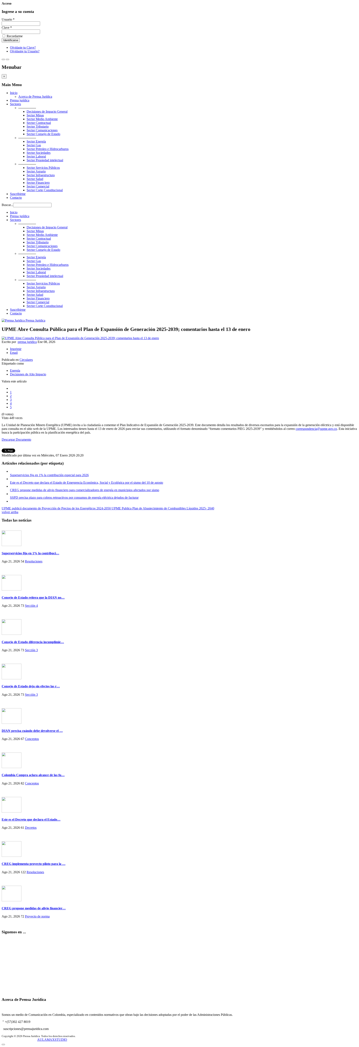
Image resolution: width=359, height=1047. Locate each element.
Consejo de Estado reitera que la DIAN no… (33, 597)
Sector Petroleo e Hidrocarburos (48, 149)
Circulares (26, 359)
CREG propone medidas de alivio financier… (34, 908)
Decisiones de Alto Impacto (28, 374)
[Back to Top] (3, 1044)
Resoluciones (33, 561)
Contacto (16, 197)
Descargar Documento (16, 439)
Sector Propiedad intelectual (45, 160)
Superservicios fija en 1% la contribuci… (30, 553)
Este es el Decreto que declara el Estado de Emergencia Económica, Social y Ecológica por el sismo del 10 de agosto (86, 482)
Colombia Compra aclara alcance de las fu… (33, 775)
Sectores (15, 104)
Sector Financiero (38, 182)
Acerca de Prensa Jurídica (35, 96)
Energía (15, 370)
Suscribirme (18, 194)
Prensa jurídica (19, 100)
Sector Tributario (38, 126)
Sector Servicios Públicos (43, 167)
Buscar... (7, 205)
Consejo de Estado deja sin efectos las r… (31, 686)
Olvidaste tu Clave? (23, 47)
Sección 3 (31, 650)
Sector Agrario (36, 171)
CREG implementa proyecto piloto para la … (33, 864)
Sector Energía (36, 141)
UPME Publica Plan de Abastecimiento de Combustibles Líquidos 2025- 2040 (163, 508)
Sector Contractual (39, 123)
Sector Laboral (36, 156)
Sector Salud (35, 179)
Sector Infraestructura (41, 175)
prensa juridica (27, 342)
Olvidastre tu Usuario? (24, 51)
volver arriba (10, 512)
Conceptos (32, 739)
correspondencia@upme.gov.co (316, 428)
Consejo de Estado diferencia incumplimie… (33, 642)
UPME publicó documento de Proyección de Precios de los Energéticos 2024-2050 (57, 508)
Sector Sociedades (38, 152)
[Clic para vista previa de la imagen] (80, 338)
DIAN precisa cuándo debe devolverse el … (32, 731)
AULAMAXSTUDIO (52, 1039)
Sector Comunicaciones (42, 130)
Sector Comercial (38, 186)
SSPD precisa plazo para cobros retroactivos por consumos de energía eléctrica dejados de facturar (74, 497)
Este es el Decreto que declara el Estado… (31, 819)
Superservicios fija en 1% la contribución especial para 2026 (49, 475)
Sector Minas (35, 115)
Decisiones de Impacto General (47, 111)
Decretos (31, 827)
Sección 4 (31, 605)
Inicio (13, 93)
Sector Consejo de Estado (43, 134)
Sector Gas (34, 145)
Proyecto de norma (37, 916)
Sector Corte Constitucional (45, 190)
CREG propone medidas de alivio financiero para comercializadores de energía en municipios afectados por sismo (84, 490)
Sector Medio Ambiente (42, 119)
